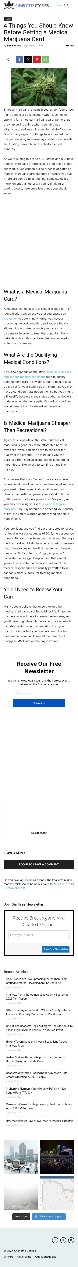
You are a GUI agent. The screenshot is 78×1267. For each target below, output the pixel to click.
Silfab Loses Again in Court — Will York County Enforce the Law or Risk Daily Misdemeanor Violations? (38, 1012)
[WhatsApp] (45, 59)
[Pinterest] (37, 59)
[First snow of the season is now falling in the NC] (21, 1193)
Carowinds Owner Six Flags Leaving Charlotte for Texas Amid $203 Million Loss (39, 1106)
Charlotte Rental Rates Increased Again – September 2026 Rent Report (37, 996)
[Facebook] (19, 59)
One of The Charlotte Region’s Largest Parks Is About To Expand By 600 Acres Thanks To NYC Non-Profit (39, 1027)
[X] (28, 59)
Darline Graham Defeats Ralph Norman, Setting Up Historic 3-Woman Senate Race (36, 1059)
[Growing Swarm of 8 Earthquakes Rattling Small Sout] (57, 1193)
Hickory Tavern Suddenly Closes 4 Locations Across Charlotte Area (36, 1043)
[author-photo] (39, 827)
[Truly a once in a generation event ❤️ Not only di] (57, 1157)
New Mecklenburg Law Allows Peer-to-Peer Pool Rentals (39, 1120)
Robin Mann (14, 45)
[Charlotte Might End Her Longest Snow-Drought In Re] (21, 1157)
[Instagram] (63, 1240)
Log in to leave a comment (39, 864)
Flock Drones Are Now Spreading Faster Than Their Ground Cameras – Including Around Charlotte (36, 980)
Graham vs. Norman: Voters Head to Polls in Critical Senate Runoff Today (36, 1090)
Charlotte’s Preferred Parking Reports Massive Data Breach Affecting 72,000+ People (36, 1074)
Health (8, 19)
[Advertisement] (39, 240)
